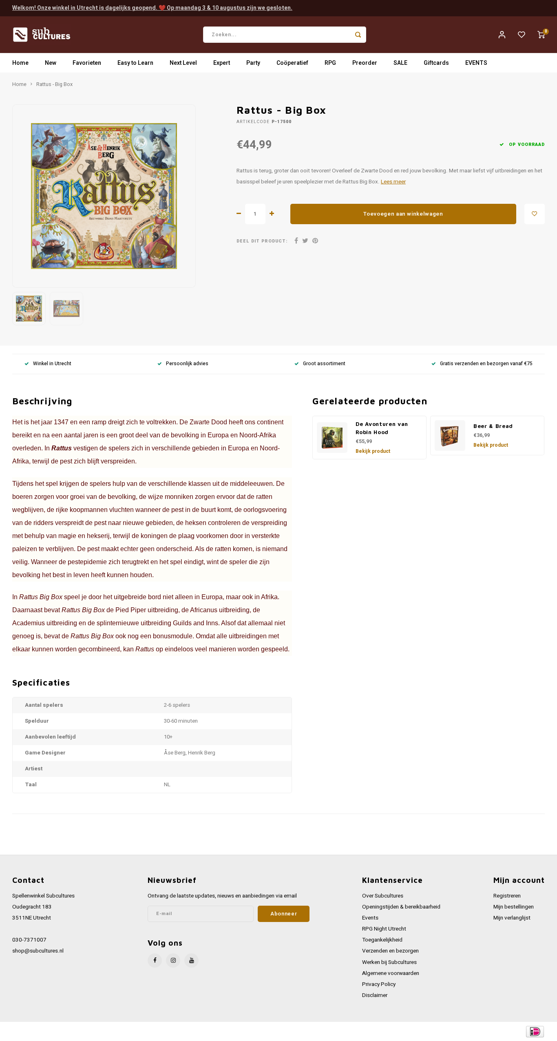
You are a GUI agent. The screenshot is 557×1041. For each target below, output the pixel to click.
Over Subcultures (382, 896)
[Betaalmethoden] (534, 1031)
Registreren (507, 896)
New (50, 63)
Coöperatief (292, 63)
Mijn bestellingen (513, 907)
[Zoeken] (358, 34)
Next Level (183, 63)
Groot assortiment (324, 363)
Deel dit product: (262, 241)
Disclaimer (374, 995)
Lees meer (393, 182)
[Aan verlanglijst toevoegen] (534, 214)
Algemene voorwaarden (390, 973)
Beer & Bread (493, 426)
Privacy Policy (379, 984)
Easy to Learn (135, 63)
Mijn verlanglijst (511, 918)
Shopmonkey (176, 1031)
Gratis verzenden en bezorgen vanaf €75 (486, 363)
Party (253, 63)
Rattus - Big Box (54, 84)
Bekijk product (373, 451)
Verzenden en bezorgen (390, 951)
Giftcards (436, 63)
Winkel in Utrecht (52, 363)
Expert (221, 63)
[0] (541, 35)
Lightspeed (122, 1031)
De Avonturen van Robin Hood (382, 428)
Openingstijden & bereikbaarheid (401, 907)
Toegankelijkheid (382, 940)
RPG (330, 63)
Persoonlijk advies (187, 363)
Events (370, 918)
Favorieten (87, 63)
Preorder (364, 63)
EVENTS (476, 63)
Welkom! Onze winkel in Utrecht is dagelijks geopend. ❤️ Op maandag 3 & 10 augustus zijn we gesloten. (152, 8)
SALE (400, 63)
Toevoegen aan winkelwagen (403, 214)
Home (20, 63)
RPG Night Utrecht (384, 929)
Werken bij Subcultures (389, 962)
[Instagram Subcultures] (173, 960)
